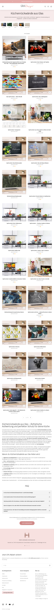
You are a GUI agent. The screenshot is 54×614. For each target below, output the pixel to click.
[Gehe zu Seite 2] (30, 417)
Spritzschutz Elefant (40, 378)
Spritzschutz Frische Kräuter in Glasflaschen (39, 196)
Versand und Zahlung (6, 580)
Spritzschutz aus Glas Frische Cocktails (39, 279)
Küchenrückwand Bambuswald (14, 196)
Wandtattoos (23, 580)
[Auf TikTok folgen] (13, 604)
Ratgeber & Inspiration (7, 589)
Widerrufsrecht (5, 583)
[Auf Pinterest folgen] (6, 604)
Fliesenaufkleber (23, 576)
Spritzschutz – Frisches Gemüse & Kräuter (40, 223)
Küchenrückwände (24, 578)
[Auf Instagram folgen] (3, 604)
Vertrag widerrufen (7, 592)
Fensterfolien (23, 573)
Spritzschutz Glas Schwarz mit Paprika (40, 62)
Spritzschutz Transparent (14, 129)
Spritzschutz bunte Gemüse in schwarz (40, 410)
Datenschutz (5, 578)
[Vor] (41, 1)
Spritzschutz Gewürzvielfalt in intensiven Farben (14, 279)
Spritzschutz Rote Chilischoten (14, 223)
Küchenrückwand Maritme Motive (44, 477)
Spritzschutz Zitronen (14, 346)
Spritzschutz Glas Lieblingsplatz (39, 96)
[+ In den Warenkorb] (24, 58)
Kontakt (4, 585)
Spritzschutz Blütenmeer (40, 346)
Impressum (4, 576)
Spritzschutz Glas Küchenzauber (14, 163)
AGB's (3, 573)
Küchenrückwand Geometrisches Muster (14, 312)
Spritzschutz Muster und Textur (29, 477)
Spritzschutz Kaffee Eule (14, 250)
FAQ (3, 587)
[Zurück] (12, 1)
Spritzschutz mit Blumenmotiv (14, 378)
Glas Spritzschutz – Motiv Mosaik (14, 96)
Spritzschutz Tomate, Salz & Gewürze (40, 250)
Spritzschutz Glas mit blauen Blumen (40, 163)
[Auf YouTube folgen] (10, 604)
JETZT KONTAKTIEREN (27, 523)
